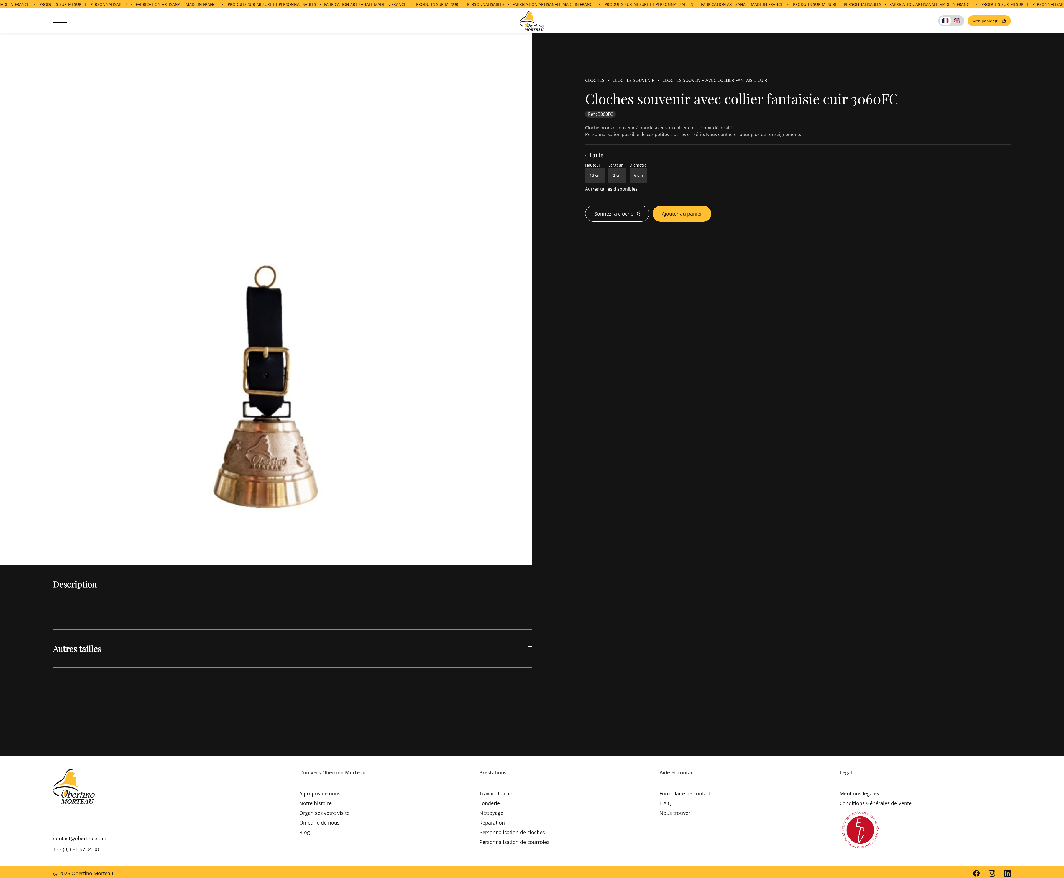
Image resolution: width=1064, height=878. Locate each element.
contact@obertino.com (79, 838)
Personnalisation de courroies (514, 842)
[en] (957, 21)
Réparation (492, 822)
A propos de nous (320, 793)
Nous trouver (674, 813)
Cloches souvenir (633, 80)
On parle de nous (319, 822)
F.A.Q (665, 803)
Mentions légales (859, 793)
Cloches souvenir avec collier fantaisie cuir (714, 80)
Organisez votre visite (324, 813)
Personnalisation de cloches (512, 832)
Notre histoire (315, 803)
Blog (304, 832)
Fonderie (489, 803)
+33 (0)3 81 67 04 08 (76, 849)
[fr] (945, 21)
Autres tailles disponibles (611, 189)
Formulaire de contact (685, 793)
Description (75, 584)
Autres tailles (77, 648)
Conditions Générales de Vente (876, 803)
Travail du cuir (496, 793)
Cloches (595, 80)
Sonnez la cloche (613, 213)
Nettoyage (491, 813)
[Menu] (60, 21)
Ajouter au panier (682, 213)
